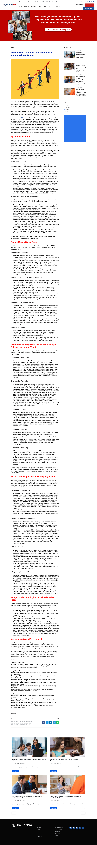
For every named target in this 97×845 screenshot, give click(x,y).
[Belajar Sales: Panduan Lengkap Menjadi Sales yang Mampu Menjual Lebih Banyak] (29, 747)
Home (20, 6)
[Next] (83, 813)
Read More (15, 771)
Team (44, 6)
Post (49, 6)
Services (33, 6)
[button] (43, 722)
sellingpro (16, 763)
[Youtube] (73, 828)
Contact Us (57, 6)
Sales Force (24, 118)
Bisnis (67, 756)
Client (40, 6)
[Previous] (14, 813)
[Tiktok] (83, 828)
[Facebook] (87, 2)
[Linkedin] (89, 2)
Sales (29, 756)
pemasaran (29, 793)
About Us (26, 6)
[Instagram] (91, 2)
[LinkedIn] (77, 828)
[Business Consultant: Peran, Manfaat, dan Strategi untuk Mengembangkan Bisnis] (67, 747)
